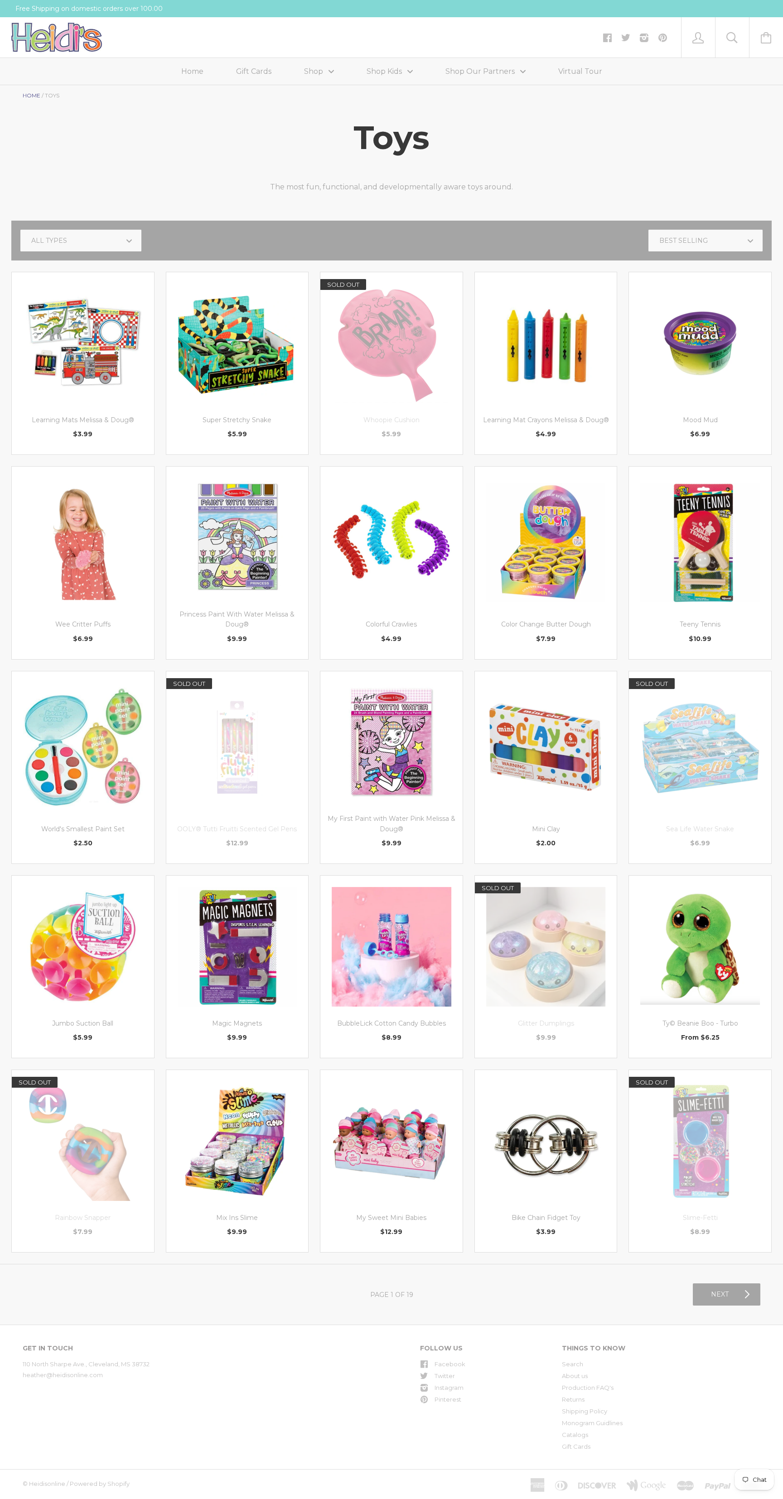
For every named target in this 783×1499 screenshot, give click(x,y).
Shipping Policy (584, 1411)
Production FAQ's (588, 1387)
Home (192, 71)
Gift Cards (253, 71)
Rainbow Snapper (83, 1218)
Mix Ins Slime (237, 1218)
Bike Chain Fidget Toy (546, 1218)
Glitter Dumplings (546, 1023)
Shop (314, 71)
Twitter (445, 1375)
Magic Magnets (237, 1023)
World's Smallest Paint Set (83, 829)
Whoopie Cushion (391, 420)
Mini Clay (546, 829)
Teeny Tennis (700, 624)
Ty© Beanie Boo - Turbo (700, 1023)
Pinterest (448, 1399)
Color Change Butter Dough (546, 624)
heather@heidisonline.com (63, 1375)
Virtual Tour (580, 71)
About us (575, 1375)
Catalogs (575, 1434)
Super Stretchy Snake (237, 420)
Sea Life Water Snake (700, 829)
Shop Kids (385, 71)
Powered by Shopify (100, 1483)
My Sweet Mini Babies (391, 1218)
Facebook (450, 1364)
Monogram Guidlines (592, 1423)
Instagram (449, 1387)
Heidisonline (47, 1483)
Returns (573, 1399)
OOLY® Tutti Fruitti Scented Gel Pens (237, 829)
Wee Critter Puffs (83, 624)
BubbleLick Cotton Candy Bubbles (391, 1023)
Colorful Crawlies (391, 624)
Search (572, 1364)
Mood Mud (700, 420)
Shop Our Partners (481, 71)
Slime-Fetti (700, 1218)
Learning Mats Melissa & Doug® (83, 420)
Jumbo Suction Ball (82, 1023)
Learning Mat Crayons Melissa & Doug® (546, 420)
